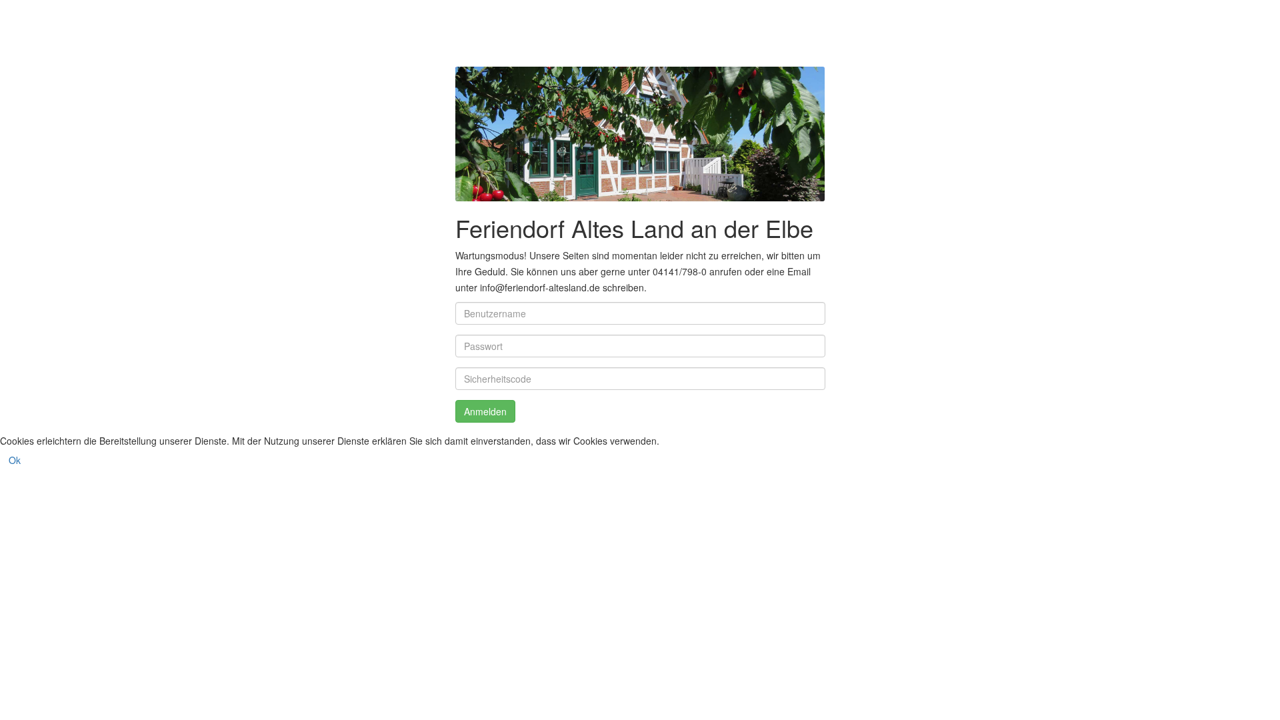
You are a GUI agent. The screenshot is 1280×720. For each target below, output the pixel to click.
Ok (15, 460)
